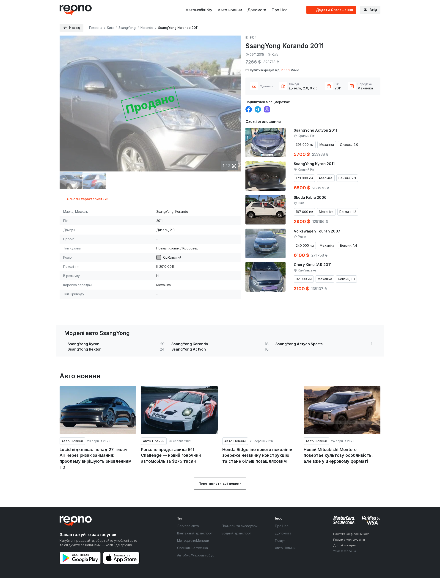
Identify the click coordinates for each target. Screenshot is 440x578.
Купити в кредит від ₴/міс (274, 70)
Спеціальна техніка (192, 548)
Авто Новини (72, 441)
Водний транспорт (237, 533)
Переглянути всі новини (220, 483)
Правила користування (349, 539)
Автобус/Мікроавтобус (195, 555)
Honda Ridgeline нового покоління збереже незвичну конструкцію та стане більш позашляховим (258, 455)
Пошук (280, 540)
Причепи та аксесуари (240, 526)
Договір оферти (344, 545)
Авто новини (230, 10)
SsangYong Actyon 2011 (315, 130)
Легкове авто (188, 526)
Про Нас (279, 10)
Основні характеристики (87, 199)
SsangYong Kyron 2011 (314, 163)
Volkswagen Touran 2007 (317, 231)
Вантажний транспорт (195, 533)
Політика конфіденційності (351, 534)
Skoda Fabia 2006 (310, 197)
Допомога (257, 10)
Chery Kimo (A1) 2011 (312, 264)
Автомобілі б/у (199, 10)
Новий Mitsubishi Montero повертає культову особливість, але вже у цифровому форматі (338, 455)
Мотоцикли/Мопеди (193, 540)
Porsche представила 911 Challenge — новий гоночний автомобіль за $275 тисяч (171, 455)
